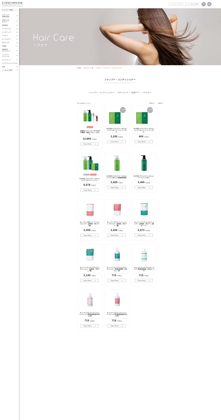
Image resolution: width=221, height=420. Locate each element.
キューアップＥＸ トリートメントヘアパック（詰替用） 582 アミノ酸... (117, 223)
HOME (79, 68)
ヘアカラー (146, 92)
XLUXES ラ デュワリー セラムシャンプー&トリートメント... (89, 179)
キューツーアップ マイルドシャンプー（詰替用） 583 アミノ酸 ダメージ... (144, 223)
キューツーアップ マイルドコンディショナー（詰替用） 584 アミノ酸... (90, 269)
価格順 (159, 103)
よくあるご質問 (193, 4)
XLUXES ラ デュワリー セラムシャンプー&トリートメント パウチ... (117, 130)
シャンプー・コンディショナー (112, 68)
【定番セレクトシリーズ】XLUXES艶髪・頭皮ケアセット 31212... (90, 132)
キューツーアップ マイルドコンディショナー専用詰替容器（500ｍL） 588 (117, 269)
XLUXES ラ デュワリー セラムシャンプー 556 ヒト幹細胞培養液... (116, 176)
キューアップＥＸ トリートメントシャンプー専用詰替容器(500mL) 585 (89, 314)
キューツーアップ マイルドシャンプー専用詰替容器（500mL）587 (144, 269)
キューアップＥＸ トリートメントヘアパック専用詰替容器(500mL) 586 (117, 314)
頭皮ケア (135, 92)
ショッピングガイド (177, 4)
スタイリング (122, 92)
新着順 (151, 103)
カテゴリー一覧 (88, 68)
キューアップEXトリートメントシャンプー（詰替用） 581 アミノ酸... (90, 223)
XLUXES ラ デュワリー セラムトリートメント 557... (144, 176)
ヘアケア (98, 68)
